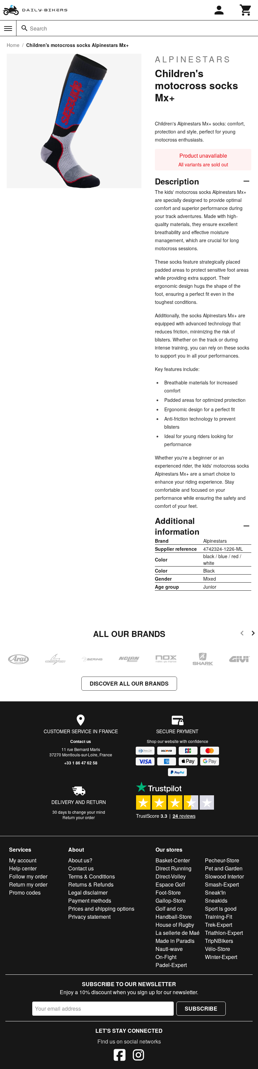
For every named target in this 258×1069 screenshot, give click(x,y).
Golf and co (169, 908)
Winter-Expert (221, 957)
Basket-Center (173, 860)
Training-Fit (218, 916)
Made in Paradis (175, 941)
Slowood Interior (224, 876)
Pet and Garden (224, 868)
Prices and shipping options (101, 908)
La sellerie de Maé (178, 933)
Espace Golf (170, 884)
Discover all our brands (129, 683)
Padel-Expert (171, 965)
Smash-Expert (222, 884)
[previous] (242, 634)
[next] (253, 634)
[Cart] (246, 10)
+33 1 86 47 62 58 (80, 763)
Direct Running (173, 868)
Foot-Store (168, 892)
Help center (23, 868)
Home (13, 45)
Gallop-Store (171, 900)
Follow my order (28, 876)
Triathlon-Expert (224, 933)
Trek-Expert (218, 924)
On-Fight (166, 957)
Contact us (80, 741)
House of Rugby (175, 924)
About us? (80, 860)
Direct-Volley (171, 876)
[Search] (24, 28)
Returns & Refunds (91, 884)
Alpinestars (193, 59)
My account (22, 860)
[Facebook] (119, 1056)
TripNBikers (219, 941)
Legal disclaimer (88, 892)
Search (38, 28)
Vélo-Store (217, 949)
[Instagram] (138, 1056)
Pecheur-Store (222, 860)
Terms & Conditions (91, 876)
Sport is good (220, 908)
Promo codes (25, 892)
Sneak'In (215, 892)
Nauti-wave (169, 949)
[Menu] (8, 28)
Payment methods (89, 900)
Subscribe (201, 1008)
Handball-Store (174, 916)
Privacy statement (89, 916)
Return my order (28, 884)
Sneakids (216, 900)
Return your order (78, 817)
